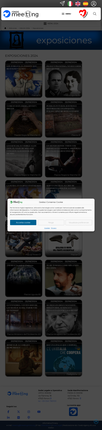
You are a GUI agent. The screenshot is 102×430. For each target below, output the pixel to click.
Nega (51, 222)
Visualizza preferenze (79, 222)
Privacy (53, 228)
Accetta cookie (23, 222)
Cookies (47, 228)
